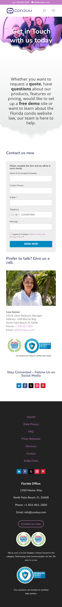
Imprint (31, 417)
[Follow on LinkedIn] (19, 385)
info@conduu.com (24, 330)
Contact (31, 453)
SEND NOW (31, 243)
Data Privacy (31, 424)
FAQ (31, 431)
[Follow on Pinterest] (43, 385)
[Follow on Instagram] (37, 385)
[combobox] (15, 215)
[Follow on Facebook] (25, 385)
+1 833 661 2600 (24, 326)
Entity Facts (31, 461)
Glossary (31, 446)
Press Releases (31, 439)
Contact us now (31, 524)
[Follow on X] (31, 385)
